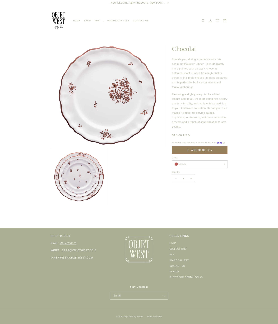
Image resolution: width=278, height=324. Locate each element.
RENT (172, 254)
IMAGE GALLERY (179, 260)
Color (174, 158)
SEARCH (174, 271)
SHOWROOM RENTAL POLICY (186, 277)
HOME (172, 243)
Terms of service (154, 317)
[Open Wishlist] (217, 20)
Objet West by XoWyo (133, 317)
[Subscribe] (164, 296)
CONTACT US (177, 266)
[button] (99, 20)
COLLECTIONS (177, 249)
